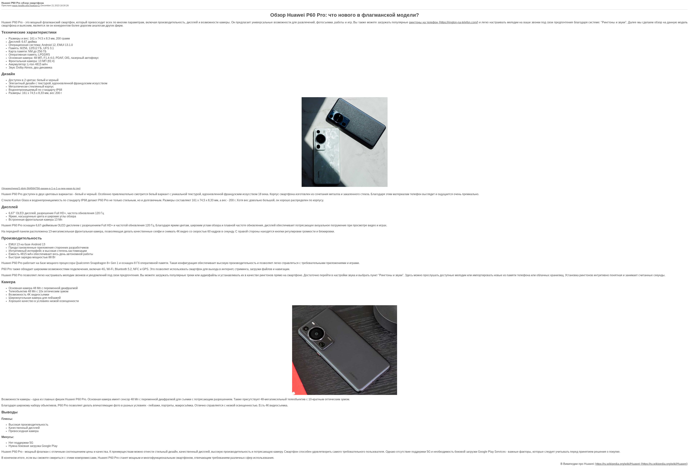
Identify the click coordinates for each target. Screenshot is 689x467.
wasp (14, 5)
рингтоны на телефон (423, 22)
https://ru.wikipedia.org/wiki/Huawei (617, 463)
